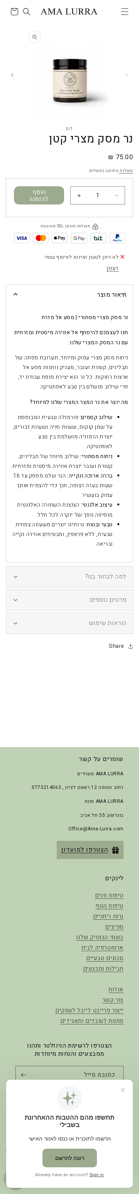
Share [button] (116, 646)
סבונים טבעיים (105, 958)
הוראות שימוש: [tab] (107, 623)
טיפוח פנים (109, 895)
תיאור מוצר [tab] (112, 294)
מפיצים (114, 927)
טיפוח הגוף (109, 906)
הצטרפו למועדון (84, 849)
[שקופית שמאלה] (126, 75)
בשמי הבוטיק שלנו (100, 937)
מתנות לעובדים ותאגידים (92, 1021)
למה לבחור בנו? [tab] (106, 576)
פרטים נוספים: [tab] (107, 600)
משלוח (126, 171)
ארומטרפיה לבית (102, 947)
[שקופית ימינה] (12, 75)
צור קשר (113, 1000)
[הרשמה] (25, 1075)
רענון (113, 268)
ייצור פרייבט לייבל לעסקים (89, 1010)
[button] (124, 11)
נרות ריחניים (108, 916)
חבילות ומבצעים (103, 968)
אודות (116, 989)
